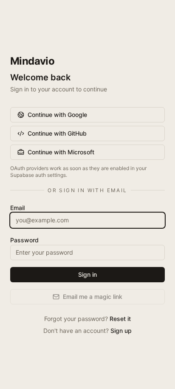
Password (24, 240)
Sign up (121, 330)
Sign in (87, 274)
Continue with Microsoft (61, 152)
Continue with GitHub (57, 133)
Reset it (120, 318)
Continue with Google (57, 114)
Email (17, 207)
